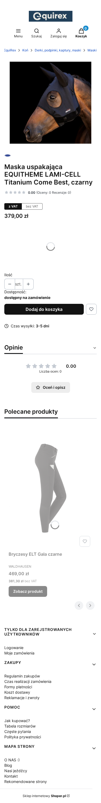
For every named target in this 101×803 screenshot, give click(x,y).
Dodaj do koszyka (44, 309)
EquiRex (10, 50)
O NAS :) (12, 760)
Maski (92, 50)
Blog (8, 765)
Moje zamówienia (19, 653)
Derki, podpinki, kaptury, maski (58, 50)
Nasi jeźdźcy (15, 770)
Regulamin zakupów (22, 676)
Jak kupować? (17, 720)
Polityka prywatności (22, 737)
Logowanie (13, 647)
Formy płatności (18, 686)
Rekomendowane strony (25, 781)
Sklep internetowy (44, 796)
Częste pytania (17, 731)
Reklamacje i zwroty (22, 697)
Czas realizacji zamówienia (27, 681)
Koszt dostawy (17, 692)
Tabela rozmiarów (20, 726)
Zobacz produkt (28, 591)
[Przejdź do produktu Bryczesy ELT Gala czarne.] (50, 488)
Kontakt (11, 776)
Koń (25, 50)
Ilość (8, 274)
